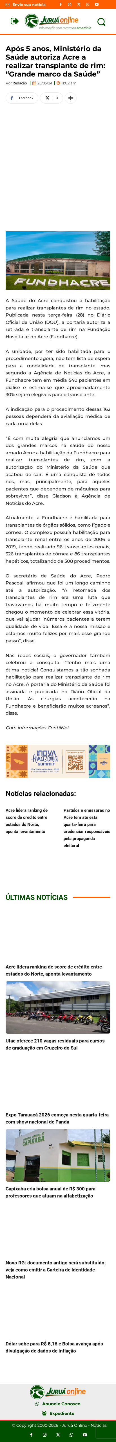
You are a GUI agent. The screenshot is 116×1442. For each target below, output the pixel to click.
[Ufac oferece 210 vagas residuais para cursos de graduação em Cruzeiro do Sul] (58, 1007)
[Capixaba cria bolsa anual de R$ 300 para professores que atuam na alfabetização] (58, 1155)
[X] (78, 4)
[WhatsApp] (88, 4)
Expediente (62, 1413)
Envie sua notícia (29, 4)
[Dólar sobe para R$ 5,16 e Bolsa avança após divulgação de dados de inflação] (58, 1310)
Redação (20, 83)
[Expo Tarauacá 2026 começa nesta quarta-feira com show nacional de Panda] (58, 1081)
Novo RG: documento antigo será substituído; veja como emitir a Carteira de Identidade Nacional (56, 1270)
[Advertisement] (58, 166)
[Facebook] (60, 4)
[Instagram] (69, 4)
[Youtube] (97, 4)
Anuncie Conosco (61, 1403)
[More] (71, 98)
